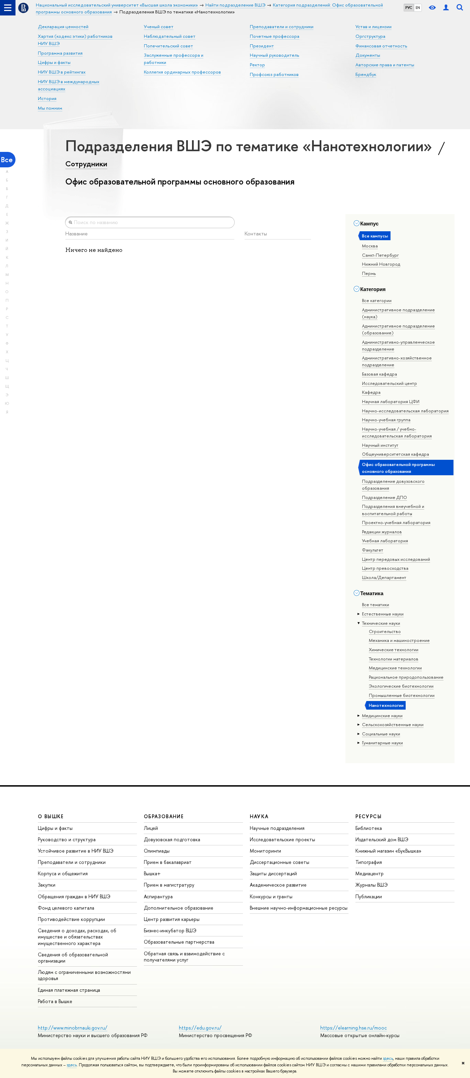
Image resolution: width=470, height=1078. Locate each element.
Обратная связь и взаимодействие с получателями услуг (184, 956)
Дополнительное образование (178, 907)
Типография (368, 862)
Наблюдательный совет (169, 36)
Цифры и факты (54, 62)
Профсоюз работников (274, 74)
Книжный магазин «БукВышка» (388, 850)
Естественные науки (383, 614)
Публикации (368, 896)
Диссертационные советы (279, 862)
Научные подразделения (277, 828)
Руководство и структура (67, 839)
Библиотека (368, 828)
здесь (388, 1058)
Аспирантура (158, 896)
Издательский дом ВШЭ (381, 839)
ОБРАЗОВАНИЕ (164, 816)
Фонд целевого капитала (66, 907)
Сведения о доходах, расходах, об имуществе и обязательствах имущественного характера (77, 936)
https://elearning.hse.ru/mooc (353, 1027)
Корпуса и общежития (63, 873)
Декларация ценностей (63, 26)
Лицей (151, 828)
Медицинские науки (382, 715)
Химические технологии (393, 649)
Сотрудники (86, 163)
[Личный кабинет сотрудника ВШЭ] (446, 7)
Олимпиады (157, 850)
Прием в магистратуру (169, 884)
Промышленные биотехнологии (402, 695)
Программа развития (60, 53)
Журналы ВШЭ (371, 884)
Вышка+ (152, 873)
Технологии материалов (393, 659)
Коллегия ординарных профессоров (182, 72)
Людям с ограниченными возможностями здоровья (84, 975)
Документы (367, 55)
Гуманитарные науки (382, 743)
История (47, 98)
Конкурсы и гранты (271, 896)
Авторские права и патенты (384, 65)
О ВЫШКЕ (51, 816)
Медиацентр (369, 873)
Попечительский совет (168, 46)
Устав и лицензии (373, 26)
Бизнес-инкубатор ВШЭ (170, 930)
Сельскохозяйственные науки (393, 724)
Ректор (257, 65)
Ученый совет (158, 26)
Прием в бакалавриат (168, 862)
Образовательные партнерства (179, 941)
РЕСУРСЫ (368, 816)
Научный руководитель (274, 55)
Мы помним (50, 108)
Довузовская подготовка (172, 839)
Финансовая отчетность (381, 46)
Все (7, 160)
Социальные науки (381, 734)
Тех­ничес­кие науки (381, 623)
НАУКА (259, 816)
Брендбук (365, 74)
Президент (262, 46)
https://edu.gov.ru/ (200, 1027)
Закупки (46, 884)
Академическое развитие (278, 884)
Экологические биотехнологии (401, 686)
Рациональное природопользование (406, 677)
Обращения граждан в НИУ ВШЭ (74, 896)
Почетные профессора (274, 36)
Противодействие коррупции (71, 919)
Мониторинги (265, 850)
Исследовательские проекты (282, 839)
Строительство (385, 631)
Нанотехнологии (386, 705)
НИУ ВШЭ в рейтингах (62, 72)
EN (418, 7)
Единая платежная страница (69, 990)
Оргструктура (370, 36)
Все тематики (375, 604)
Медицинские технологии (395, 668)
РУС (408, 7)
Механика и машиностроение (399, 640)
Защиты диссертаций (273, 873)
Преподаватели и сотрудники (281, 26)
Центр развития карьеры (172, 919)
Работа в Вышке (55, 1001)
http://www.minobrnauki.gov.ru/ (72, 1027)
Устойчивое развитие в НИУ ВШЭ (76, 850)
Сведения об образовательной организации (73, 957)
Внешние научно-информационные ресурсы (299, 907)
